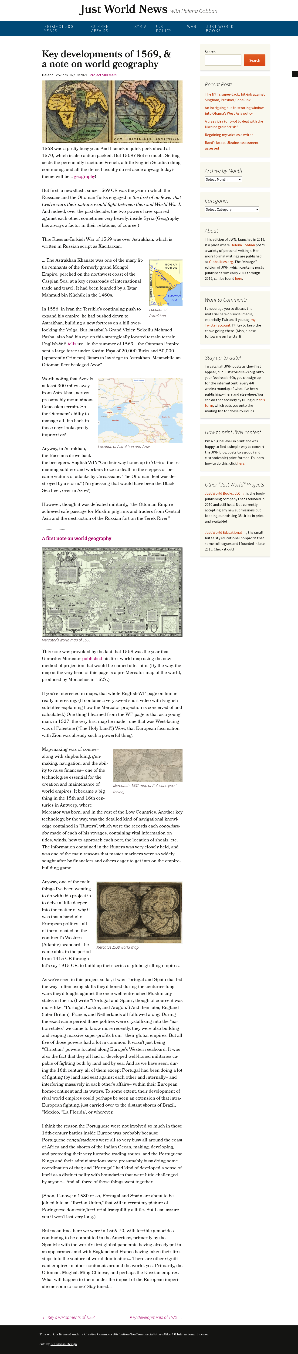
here (238, 278)
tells (72, 344)
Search (210, 51)
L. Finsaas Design (64, 1344)
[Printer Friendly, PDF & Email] (295, 73)
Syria (141, 26)
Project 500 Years (58, 28)
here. (241, 463)
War (191, 26)
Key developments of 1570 (156, 1317)
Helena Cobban (242, 245)
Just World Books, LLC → (225, 493)
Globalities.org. (221, 261)
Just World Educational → (225, 532)
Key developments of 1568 (68, 1317)
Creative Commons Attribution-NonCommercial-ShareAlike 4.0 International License (146, 1334)
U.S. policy (164, 28)
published (92, 659)
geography (84, 177)
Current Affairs (101, 28)
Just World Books (220, 28)
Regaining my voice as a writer (229, 134)
